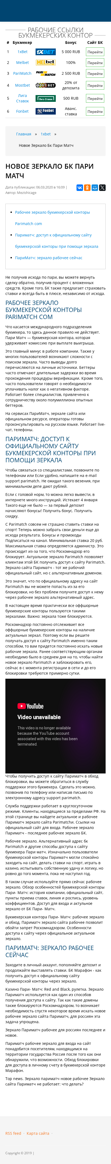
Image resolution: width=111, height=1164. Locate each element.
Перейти (95, 51)
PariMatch (22, 73)
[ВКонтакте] (80, 187)
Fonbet (22, 111)
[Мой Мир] (95, 187)
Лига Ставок (22, 98)
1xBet (22, 51)
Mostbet (22, 85)
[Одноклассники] (87, 187)
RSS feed (13, 1133)
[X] (102, 187)
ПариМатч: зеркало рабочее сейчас (48, 257)
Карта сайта (38, 1133)
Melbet (22, 62)
